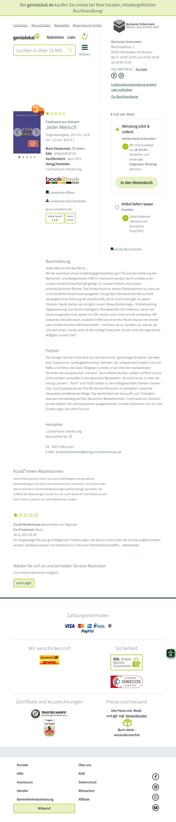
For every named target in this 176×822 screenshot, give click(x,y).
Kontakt (141, 69)
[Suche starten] (70, 50)
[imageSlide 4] (34, 157)
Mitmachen (87, 791)
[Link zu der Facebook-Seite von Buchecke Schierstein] (114, 75)
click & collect (143, 145)
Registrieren (55, 37)
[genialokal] (26, 37)
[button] (84, 52)
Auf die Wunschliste (127, 249)
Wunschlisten (41, 25)
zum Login (23, 583)
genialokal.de (40, 5)
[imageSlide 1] (23, 157)
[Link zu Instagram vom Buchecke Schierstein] (121, 75)
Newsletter (61, 25)
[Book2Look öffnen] (38, 110)
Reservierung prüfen (87, 25)
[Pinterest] (156, 787)
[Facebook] (156, 777)
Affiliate (84, 799)
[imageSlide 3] (31, 157)
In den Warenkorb (137, 182)
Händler (22, 791)
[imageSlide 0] (19, 157)
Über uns (85, 765)
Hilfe (20, 773)
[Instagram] (156, 797)
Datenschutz (88, 782)
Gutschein (20, 25)
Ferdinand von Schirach (62, 122)
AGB (82, 773)
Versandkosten (136, 716)
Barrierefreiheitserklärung (35, 799)
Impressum (25, 782)
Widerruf (44, 808)
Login (71, 37)
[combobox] (39, 50)
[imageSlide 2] (27, 157)
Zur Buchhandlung (124, 96)
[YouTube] (156, 808)
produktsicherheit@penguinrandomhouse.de (88, 452)
